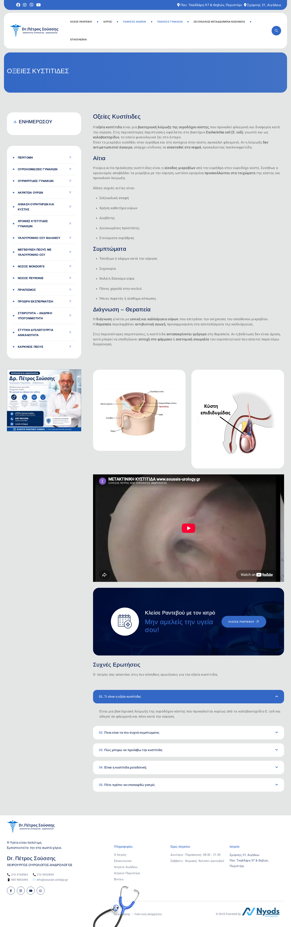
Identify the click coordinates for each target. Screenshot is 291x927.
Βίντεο (119, 879)
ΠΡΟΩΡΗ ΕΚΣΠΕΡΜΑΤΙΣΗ (35, 301)
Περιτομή (25, 157)
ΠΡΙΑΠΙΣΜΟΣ (27, 289)
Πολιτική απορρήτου (148, 914)
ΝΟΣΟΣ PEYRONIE (30, 278)
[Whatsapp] (41, 891)
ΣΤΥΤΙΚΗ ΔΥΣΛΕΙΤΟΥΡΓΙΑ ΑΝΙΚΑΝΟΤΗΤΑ (35, 332)
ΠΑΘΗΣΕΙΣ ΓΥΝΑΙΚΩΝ (170, 21)
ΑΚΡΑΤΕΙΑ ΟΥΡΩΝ (30, 192)
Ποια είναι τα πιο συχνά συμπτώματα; (129, 732)
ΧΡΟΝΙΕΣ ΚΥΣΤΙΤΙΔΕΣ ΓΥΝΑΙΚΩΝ (33, 223)
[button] (188, 696)
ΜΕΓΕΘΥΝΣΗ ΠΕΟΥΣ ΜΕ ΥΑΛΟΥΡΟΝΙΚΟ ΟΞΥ (34, 252)
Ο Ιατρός (120, 855)
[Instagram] (21, 891)
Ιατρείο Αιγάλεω (126, 867)
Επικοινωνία (78, 39)
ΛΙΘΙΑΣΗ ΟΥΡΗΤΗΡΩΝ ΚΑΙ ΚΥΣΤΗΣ (36, 207)
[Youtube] (31, 891)
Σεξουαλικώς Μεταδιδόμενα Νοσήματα (219, 21)
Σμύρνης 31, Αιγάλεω (264, 5)
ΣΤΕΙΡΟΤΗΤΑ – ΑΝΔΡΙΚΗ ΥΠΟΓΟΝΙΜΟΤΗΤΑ (35, 316)
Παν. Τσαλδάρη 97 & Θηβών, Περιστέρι (211, 5)
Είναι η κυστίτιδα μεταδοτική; (123, 767)
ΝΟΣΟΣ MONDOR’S (31, 266)
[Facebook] (11, 891)
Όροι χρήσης (122, 914)
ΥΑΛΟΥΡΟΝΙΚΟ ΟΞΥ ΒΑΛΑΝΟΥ (39, 237)
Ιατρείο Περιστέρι (127, 873)
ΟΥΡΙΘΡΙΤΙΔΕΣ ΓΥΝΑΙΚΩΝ (35, 180)
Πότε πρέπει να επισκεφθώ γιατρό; (127, 784)
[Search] (276, 30)
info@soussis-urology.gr (52, 879)
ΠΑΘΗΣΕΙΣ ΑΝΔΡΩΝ (134, 21)
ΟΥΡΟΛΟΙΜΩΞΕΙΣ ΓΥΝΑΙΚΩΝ (38, 169)
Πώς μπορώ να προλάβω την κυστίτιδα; (131, 750)
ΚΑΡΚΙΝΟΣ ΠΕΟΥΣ (30, 346)
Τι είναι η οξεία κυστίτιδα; (120, 696)
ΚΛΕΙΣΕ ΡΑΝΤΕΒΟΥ (81, 21)
